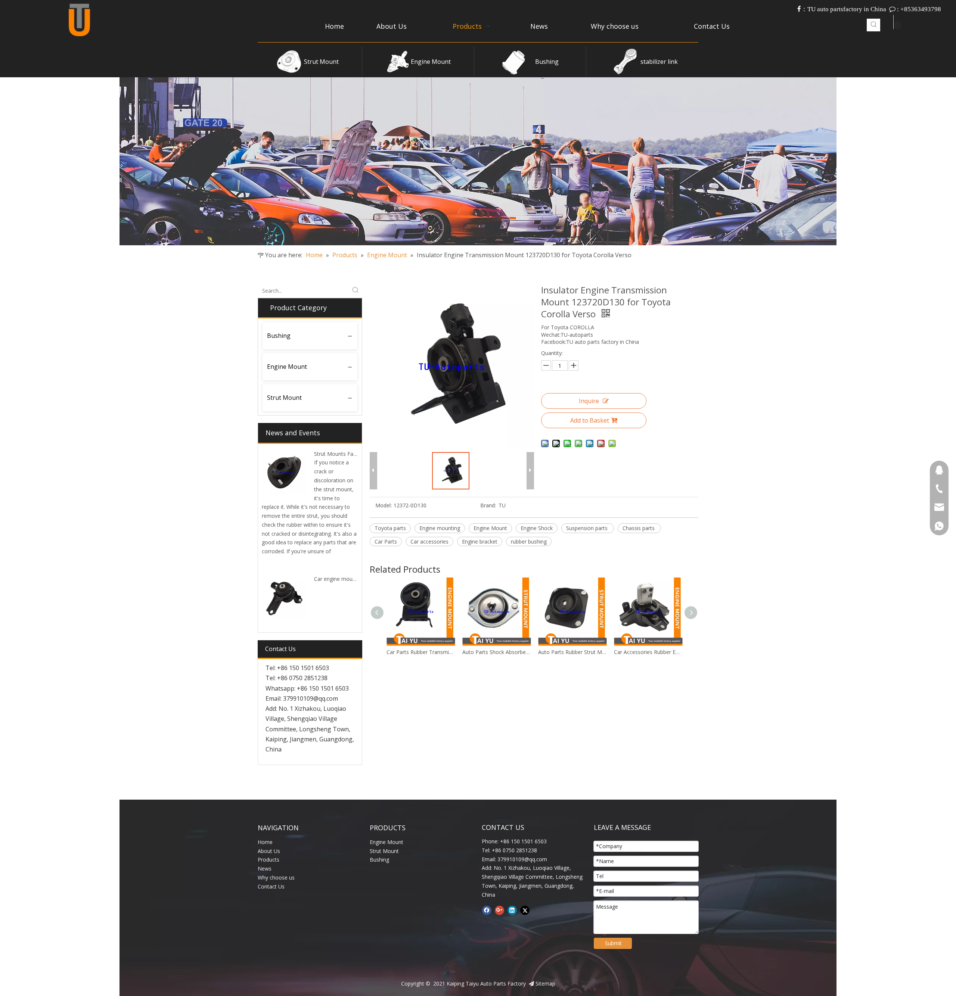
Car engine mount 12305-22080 (352, 578)
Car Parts (386, 541)
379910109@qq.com (310, 698)
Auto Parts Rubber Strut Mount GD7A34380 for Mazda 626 (496, 652)
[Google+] (499, 910)
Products (268, 859)
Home (265, 842)
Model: (383, 505)
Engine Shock (537, 528)
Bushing (547, 61)
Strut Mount (321, 61)
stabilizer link (659, 61)
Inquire (589, 401)
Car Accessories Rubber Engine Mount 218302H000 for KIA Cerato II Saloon (572, 652)
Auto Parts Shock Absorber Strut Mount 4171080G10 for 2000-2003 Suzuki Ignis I (421, 652)
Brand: (488, 505)
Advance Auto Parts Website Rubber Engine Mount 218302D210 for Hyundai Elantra (648, 652)
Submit (613, 943)
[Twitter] (525, 910)
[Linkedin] (512, 910)
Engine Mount (431, 61)
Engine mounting (439, 528)
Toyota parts (390, 528)
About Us (269, 851)
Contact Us (271, 886)
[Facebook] (486, 910)
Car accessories (429, 541)
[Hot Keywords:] (873, 25)
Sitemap (545, 983)
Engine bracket (479, 541)
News (264, 868)
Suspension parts (587, 528)
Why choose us (276, 877)
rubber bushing (529, 541)
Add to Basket (589, 420)
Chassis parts (639, 528)
